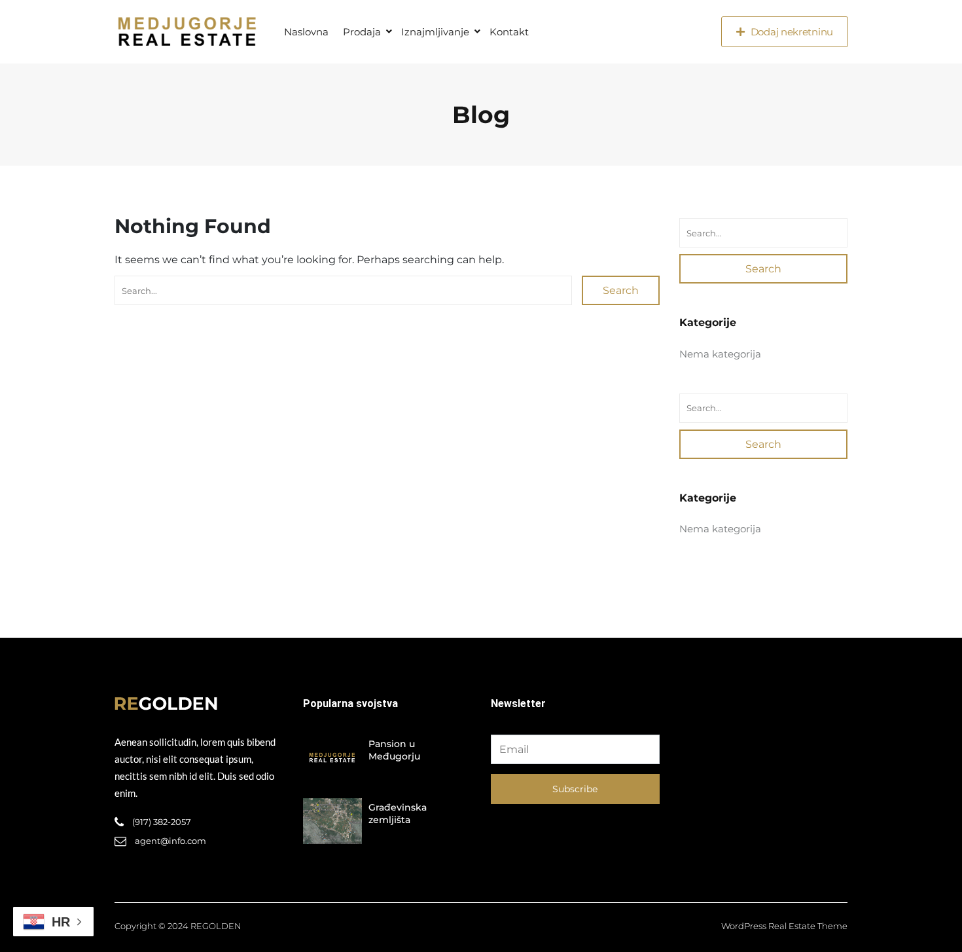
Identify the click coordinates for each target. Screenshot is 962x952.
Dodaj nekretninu (792, 32)
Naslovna (306, 32)
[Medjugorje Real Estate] (186, 32)
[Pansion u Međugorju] (332, 757)
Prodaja (362, 32)
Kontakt (509, 32)
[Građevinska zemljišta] (332, 821)
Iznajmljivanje (435, 32)
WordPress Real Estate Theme (784, 926)
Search (621, 290)
